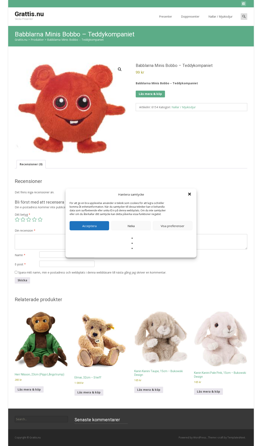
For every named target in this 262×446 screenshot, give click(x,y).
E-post (20, 264)
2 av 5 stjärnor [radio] (22, 219)
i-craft (220, 437)
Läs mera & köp (150, 94)
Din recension (25, 230)
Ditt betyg (22, 214)
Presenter (165, 16)
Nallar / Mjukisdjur (220, 16)
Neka (131, 226)
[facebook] (243, 4)
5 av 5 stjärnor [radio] (40, 219)
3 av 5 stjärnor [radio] (28, 219)
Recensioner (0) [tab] (31, 164)
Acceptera (89, 226)
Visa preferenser (172, 226)
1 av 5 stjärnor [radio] (17, 219)
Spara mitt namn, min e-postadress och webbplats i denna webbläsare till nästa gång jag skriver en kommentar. (92, 272)
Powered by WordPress (193, 437)
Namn (20, 255)
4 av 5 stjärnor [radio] (34, 219)
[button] (189, 194)
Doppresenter (190, 16)
